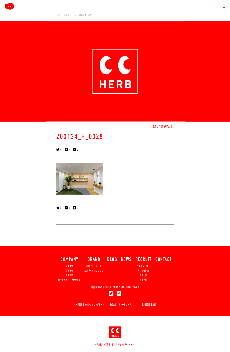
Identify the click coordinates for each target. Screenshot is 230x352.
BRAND (94, 259)
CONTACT (163, 259)
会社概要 (69, 270)
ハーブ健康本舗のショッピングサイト (89, 304)
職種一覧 (143, 275)
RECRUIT (143, 259)
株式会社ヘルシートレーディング (123, 304)
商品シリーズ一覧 (94, 266)
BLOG (112, 259)
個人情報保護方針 (149, 304)
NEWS (126, 259)
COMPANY (69, 259)
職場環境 (69, 275)
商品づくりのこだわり (93, 270)
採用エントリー (143, 266)
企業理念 (69, 266)
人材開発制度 (143, 270)
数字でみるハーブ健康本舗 (69, 280)
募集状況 (143, 280)
